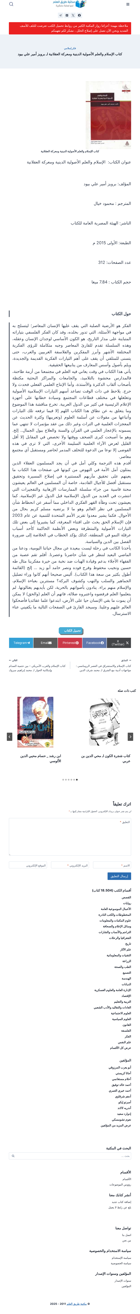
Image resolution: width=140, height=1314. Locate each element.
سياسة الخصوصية (121, 1263)
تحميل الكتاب (72, 630)
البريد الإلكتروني (77, 865)
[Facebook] (79, 15)
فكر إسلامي (70, 48)
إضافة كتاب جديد (121, 1202)
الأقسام (127, 1179)
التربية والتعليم (122, 1001)
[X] (73, 15)
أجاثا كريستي (123, 1073)
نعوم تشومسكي (121, 1119)
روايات (127, 903)
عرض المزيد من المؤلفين (116, 1125)
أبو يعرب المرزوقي (120, 1067)
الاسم (125, 865)
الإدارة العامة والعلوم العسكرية (112, 990)
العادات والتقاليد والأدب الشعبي (112, 1007)
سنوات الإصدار (123, 1280)
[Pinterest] (67, 15)
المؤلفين (126, 1286)
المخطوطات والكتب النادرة (115, 914)
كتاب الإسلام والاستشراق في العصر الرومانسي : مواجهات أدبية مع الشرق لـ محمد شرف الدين (103, 665)
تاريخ (128, 943)
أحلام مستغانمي (121, 1079)
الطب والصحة (122, 967)
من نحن (126, 1240)
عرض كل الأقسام (120, 1047)
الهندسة (126, 978)
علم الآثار (125, 949)
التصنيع (127, 972)
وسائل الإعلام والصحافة (117, 926)
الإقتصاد (126, 996)
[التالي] (9, 737)
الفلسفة (126, 1030)
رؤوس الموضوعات (120, 1184)
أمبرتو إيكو (124, 1102)
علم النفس (124, 1042)
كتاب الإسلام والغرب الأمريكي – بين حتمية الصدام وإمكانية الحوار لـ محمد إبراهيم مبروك (37, 665)
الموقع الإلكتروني (36, 865)
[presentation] (104, 722)
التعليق (125, 822)
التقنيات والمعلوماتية (119, 955)
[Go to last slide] (130, 737)
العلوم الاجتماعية (121, 1013)
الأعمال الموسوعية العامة (116, 909)
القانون (127, 1024)
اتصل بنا (126, 1235)
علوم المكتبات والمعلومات (115, 920)
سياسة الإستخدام (121, 1257)
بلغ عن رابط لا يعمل (119, 1207)
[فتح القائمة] (128, 4)
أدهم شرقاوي (123, 1096)
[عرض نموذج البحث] (11, 4)
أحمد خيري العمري (120, 1090)
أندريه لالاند (124, 1108)
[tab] (77, 780)
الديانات (126, 984)
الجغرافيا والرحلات (120, 938)
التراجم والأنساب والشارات (115, 932)
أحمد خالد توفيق (121, 1084)
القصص (126, 897)
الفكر (128, 1036)
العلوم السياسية (121, 1019)
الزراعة (126, 961)
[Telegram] (60, 15)
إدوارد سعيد (124, 1113)
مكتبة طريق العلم (77, 1303)
